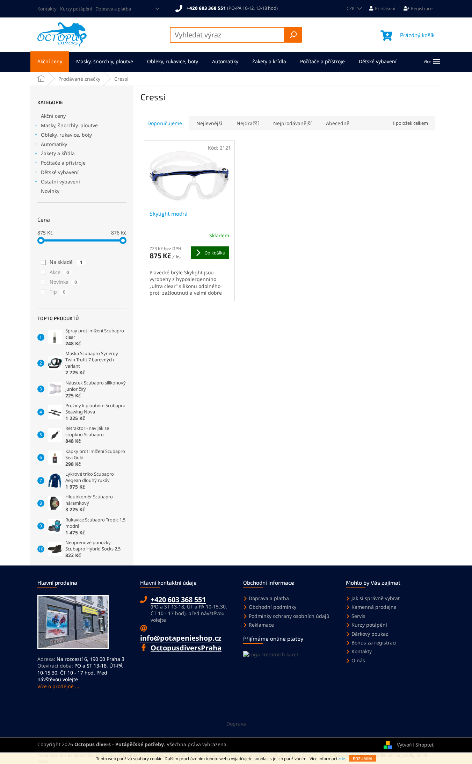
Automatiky (54, 144)
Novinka (63, 282)
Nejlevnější (209, 123)
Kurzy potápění (76, 9)
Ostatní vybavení (60, 181)
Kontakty (47, 9)
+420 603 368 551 (178, 599)
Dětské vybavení (60, 172)
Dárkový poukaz (369, 633)
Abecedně (337, 123)
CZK (351, 8)
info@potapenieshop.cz (181, 638)
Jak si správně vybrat (375, 598)
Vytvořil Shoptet (415, 744)
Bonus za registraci (374, 642)
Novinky (50, 191)
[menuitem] (49, 61)
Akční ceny (53, 116)
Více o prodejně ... (58, 686)
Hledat (293, 35)
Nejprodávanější (292, 123)
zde (341, 759)
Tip (57, 291)
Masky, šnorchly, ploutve (69, 125)
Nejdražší (248, 123)
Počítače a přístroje (63, 162)
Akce (59, 272)
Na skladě (66, 262)
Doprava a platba (113, 9)
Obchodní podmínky (272, 607)
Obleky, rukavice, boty (66, 134)
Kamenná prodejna (374, 607)
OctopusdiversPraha (186, 648)
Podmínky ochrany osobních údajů (289, 616)
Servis (358, 616)
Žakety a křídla (58, 153)
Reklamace (261, 624)
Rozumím (362, 758)
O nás (358, 660)
